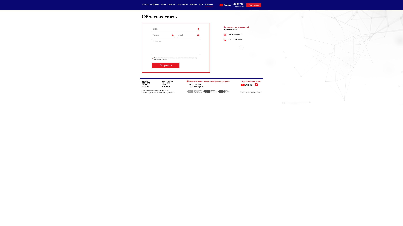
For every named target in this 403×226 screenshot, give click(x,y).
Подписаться (254, 5)
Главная (145, 5)
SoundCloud (196, 84)
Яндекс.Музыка (197, 87)
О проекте (154, 5)
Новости (193, 5)
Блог (201, 5)
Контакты (209, 5)
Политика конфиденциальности (250, 92)
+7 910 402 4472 (235, 39)
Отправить (166, 65)
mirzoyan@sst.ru (236, 34)
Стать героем (182, 5)
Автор (163, 5)
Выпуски (171, 5)
